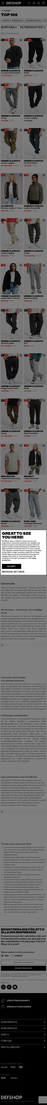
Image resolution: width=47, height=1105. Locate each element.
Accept (11, 566)
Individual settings (13, 571)
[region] (23, 552)
